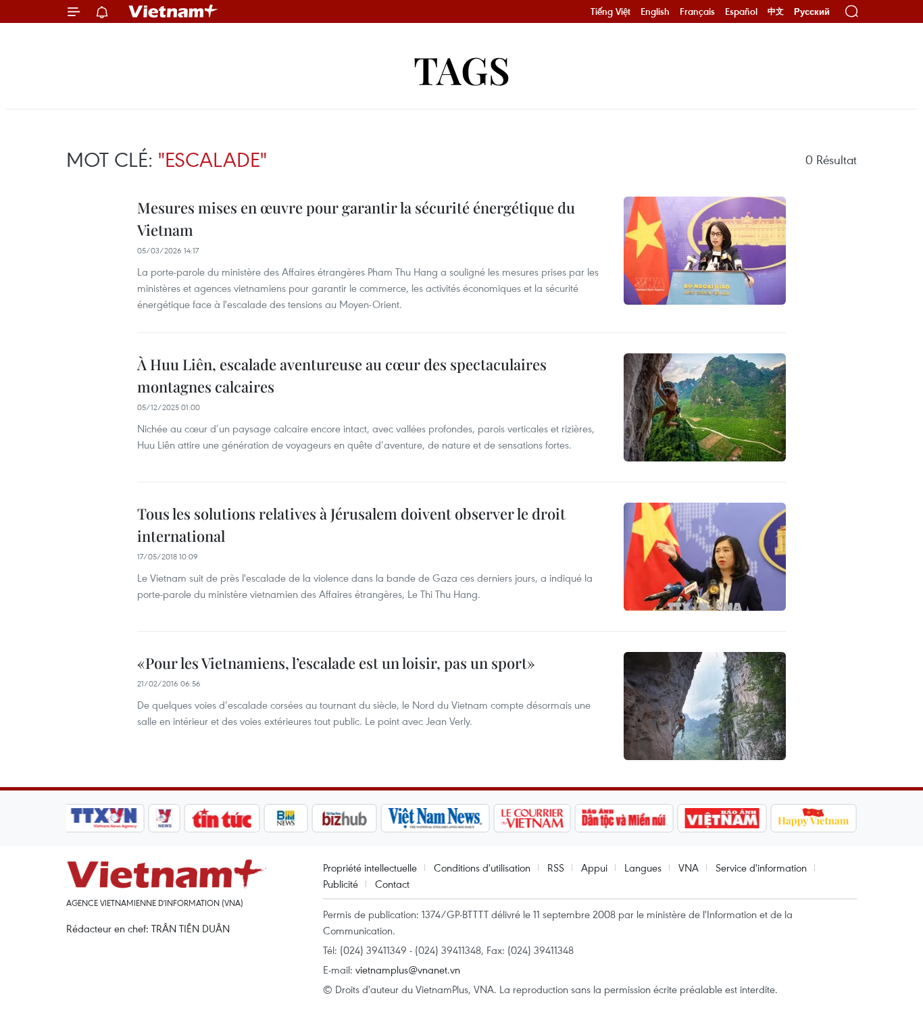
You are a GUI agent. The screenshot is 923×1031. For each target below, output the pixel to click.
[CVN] (531, 818)
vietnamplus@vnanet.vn (407, 969)
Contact (392, 883)
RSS (555, 867)
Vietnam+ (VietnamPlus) (173, 11)
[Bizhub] (343, 818)
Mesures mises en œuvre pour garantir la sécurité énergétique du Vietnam (356, 218)
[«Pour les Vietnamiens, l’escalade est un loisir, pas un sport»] (705, 706)
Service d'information (761, 867)
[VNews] (164, 818)
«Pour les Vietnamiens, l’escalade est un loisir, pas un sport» (336, 663)
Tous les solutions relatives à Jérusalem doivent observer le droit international (351, 524)
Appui (594, 867)
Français (697, 11)
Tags (462, 69)
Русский (812, 12)
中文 (776, 11)
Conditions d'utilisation (482, 867)
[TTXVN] (104, 818)
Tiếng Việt (610, 11)
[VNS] (434, 818)
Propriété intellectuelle (370, 867)
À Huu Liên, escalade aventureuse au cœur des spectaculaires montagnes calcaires (342, 375)
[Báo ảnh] (721, 818)
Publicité (340, 883)
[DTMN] (623, 818)
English (655, 11)
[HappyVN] (813, 818)
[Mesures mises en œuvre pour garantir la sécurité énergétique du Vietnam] (705, 251)
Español (741, 11)
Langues (643, 867)
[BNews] (286, 818)
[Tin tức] (222, 818)
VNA (688, 867)
